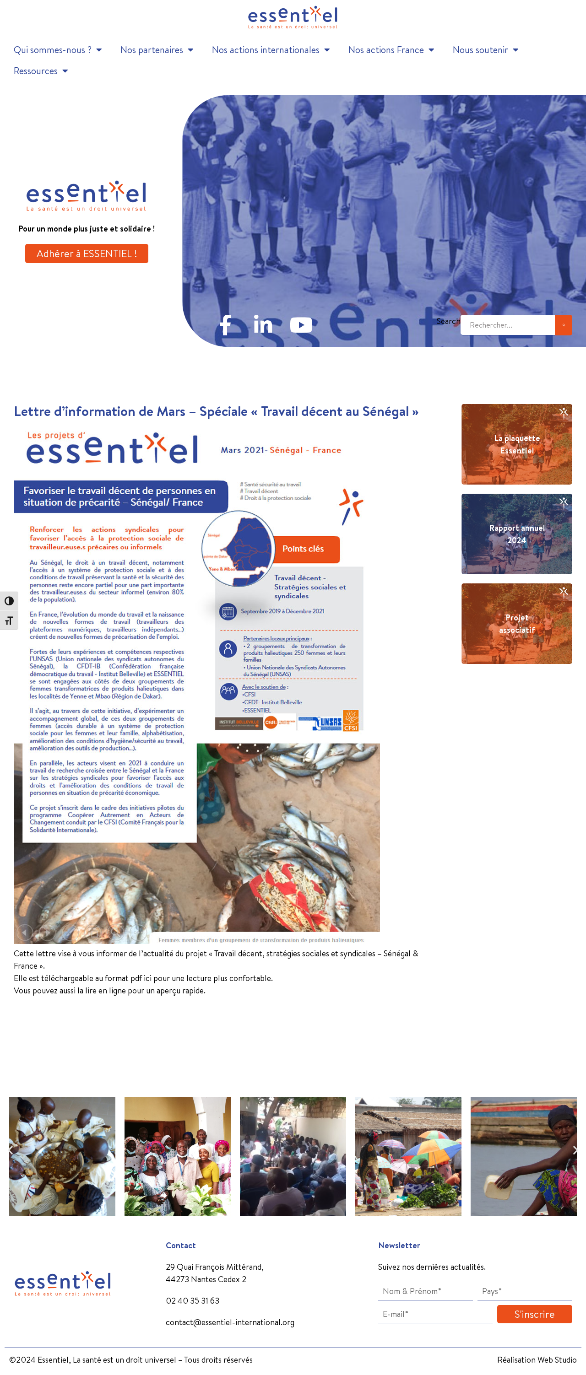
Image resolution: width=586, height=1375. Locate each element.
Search (449, 321)
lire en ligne (105, 990)
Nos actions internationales (266, 49)
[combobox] (508, 325)
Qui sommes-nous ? (53, 49)
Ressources (36, 71)
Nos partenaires (151, 49)
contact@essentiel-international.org (230, 1322)
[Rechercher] (563, 325)
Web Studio (557, 1359)
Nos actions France (386, 49)
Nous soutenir (480, 49)
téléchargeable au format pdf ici (95, 978)
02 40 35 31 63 (192, 1300)
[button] (10, 1150)
